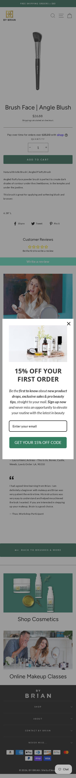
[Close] (69, 324)
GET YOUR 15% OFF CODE (38, 442)
